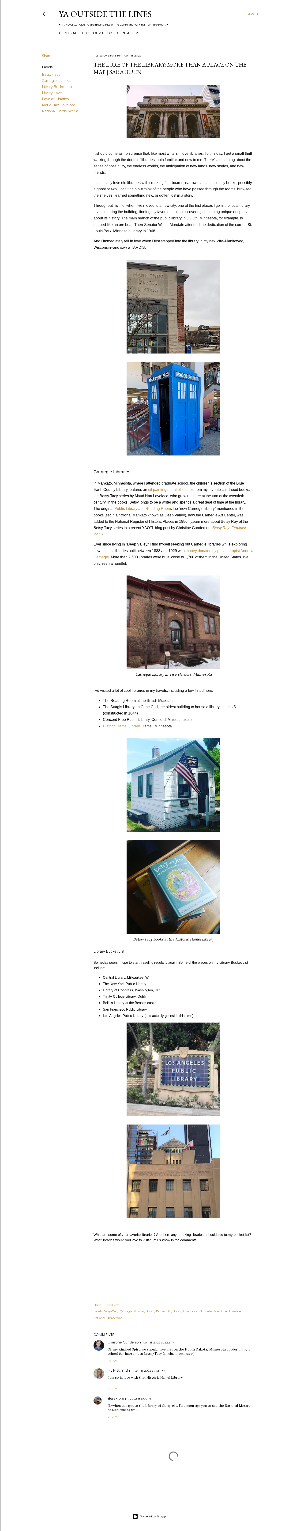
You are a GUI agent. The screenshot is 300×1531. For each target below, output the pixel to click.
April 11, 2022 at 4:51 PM (149, 1370)
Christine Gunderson (124, 1342)
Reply (112, 1360)
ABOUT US (81, 33)
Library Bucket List (57, 87)
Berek (112, 1398)
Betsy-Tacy (51, 74)
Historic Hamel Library (121, 726)
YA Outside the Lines (105, 13)
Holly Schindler (120, 1370)
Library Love (52, 93)
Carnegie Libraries (56, 81)
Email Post (112, 1305)
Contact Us (128, 33)
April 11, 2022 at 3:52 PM (159, 1342)
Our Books (104, 33)
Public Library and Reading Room (142, 509)
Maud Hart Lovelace (58, 105)
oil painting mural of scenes (171, 490)
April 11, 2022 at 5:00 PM (136, 1398)
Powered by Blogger (154, 1516)
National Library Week (60, 111)
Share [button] (46, 56)
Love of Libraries (55, 99)
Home (64, 33)
